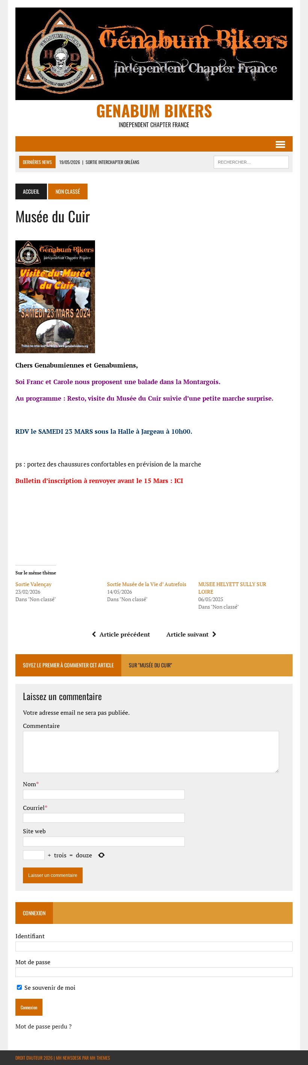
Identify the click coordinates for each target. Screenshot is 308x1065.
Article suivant (187, 634)
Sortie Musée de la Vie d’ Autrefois (146, 584)
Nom (29, 784)
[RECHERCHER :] (251, 161)
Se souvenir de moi (49, 987)
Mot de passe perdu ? (43, 1026)
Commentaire (41, 726)
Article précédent (125, 634)
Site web (34, 831)
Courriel (34, 808)
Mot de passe (32, 962)
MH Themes (100, 1057)
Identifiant (30, 936)
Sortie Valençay (33, 584)
